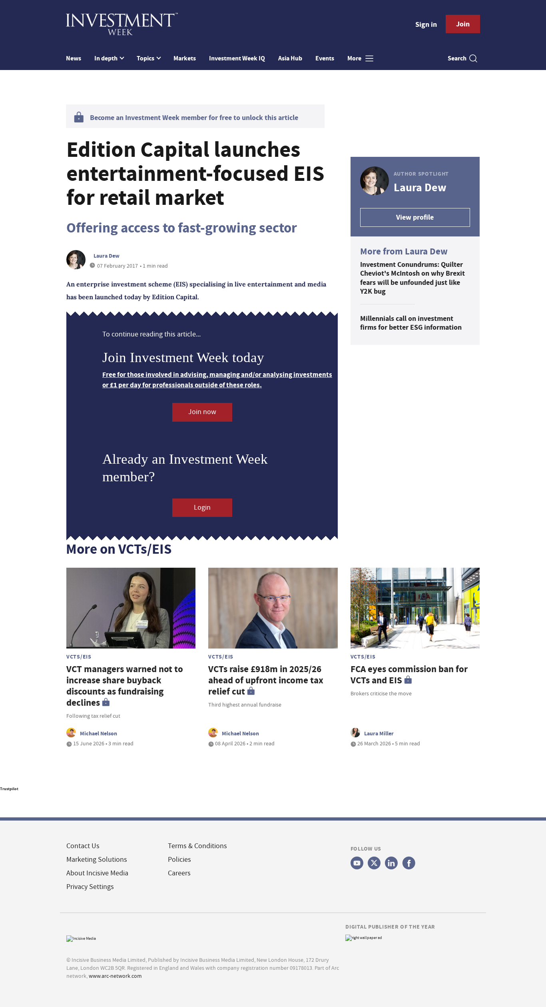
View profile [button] (415, 217)
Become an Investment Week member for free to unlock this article (194, 117)
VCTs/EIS (79, 657)
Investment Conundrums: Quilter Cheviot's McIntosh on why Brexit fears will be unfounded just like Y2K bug (412, 278)
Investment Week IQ (237, 58)
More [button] (355, 58)
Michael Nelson (98, 733)
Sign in (426, 24)
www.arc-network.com (115, 975)
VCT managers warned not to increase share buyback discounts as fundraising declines (124, 686)
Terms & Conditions (197, 846)
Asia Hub (290, 58)
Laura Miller (379, 733)
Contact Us (83, 846)
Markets (184, 58)
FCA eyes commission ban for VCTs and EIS (409, 675)
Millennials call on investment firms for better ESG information (411, 323)
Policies (179, 859)
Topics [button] (146, 58)
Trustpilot (9, 788)
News (73, 58)
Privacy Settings (90, 886)
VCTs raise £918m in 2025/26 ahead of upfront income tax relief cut (265, 680)
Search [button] (457, 58)
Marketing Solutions (96, 859)
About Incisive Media (97, 873)
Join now (202, 411)
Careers (179, 873)
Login (202, 507)
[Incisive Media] (81, 937)
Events (324, 58)
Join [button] (463, 24)
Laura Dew (107, 256)
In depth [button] (106, 58)
